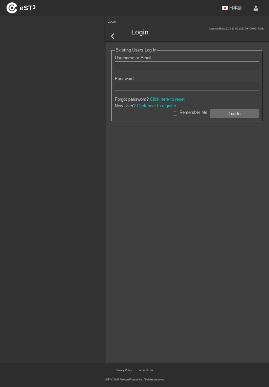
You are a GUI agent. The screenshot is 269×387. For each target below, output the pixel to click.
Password (124, 78)
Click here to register (156, 105)
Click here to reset (167, 99)
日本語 (235, 7)
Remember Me (193, 112)
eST (27, 7)
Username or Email (133, 57)
